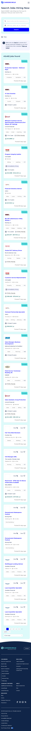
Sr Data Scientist (10, 93)
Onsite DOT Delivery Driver (13, 250)
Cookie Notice (4, 723)
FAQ (17, 688)
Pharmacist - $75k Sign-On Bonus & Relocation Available (15, 481)
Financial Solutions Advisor (13, 188)
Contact (27, 648)
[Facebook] (17, 702)
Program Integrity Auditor (13, 154)
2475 (5, 632)
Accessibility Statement (6, 718)
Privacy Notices (4, 715)
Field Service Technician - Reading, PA (13, 371)
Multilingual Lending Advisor (14, 564)
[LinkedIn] (23, 702)
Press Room (4, 702)
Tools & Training (4, 671)
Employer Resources (5, 700)
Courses (4, 675)
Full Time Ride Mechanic (12, 432)
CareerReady (4, 688)
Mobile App (4, 680)
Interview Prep (5, 678)
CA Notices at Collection (6, 725)
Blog (2, 695)
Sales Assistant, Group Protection (15, 400)
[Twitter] (25, 702)
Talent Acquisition (20, 661)
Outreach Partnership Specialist (15, 312)
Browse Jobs (4, 666)
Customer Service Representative (15, 277)
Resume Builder (5, 673)
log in (16, 42)
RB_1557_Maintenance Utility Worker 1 (13, 219)
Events (2, 697)
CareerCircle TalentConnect (22, 663)
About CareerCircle (20, 685)
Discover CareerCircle (6, 661)
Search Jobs (3, 663)
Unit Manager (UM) (11, 456)
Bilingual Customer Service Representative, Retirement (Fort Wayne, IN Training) (15, 122)
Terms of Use (4, 713)
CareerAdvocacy (5, 690)
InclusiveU (18, 666)
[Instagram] (20, 702)
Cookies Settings (5, 720)
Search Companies (5, 668)
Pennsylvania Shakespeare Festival (13, 513)
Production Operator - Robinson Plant (15, 68)
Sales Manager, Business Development (12, 343)
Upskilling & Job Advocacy (6, 685)
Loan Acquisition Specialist (13, 588)
